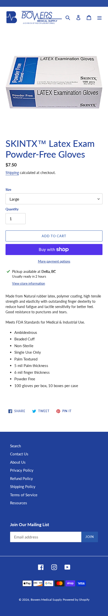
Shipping (12, 172)
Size (8, 190)
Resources (18, 503)
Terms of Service (23, 494)
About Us (18, 462)
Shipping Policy (22, 486)
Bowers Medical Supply (46, 599)
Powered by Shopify (76, 599)
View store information (28, 283)
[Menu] (99, 17)
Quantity (12, 209)
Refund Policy (21, 478)
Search (15, 446)
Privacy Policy (21, 470)
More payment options (54, 261)
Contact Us (19, 454)
